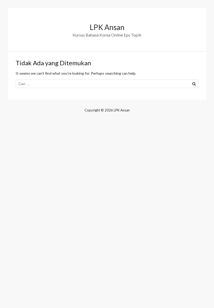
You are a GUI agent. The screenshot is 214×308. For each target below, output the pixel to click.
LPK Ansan (107, 27)
